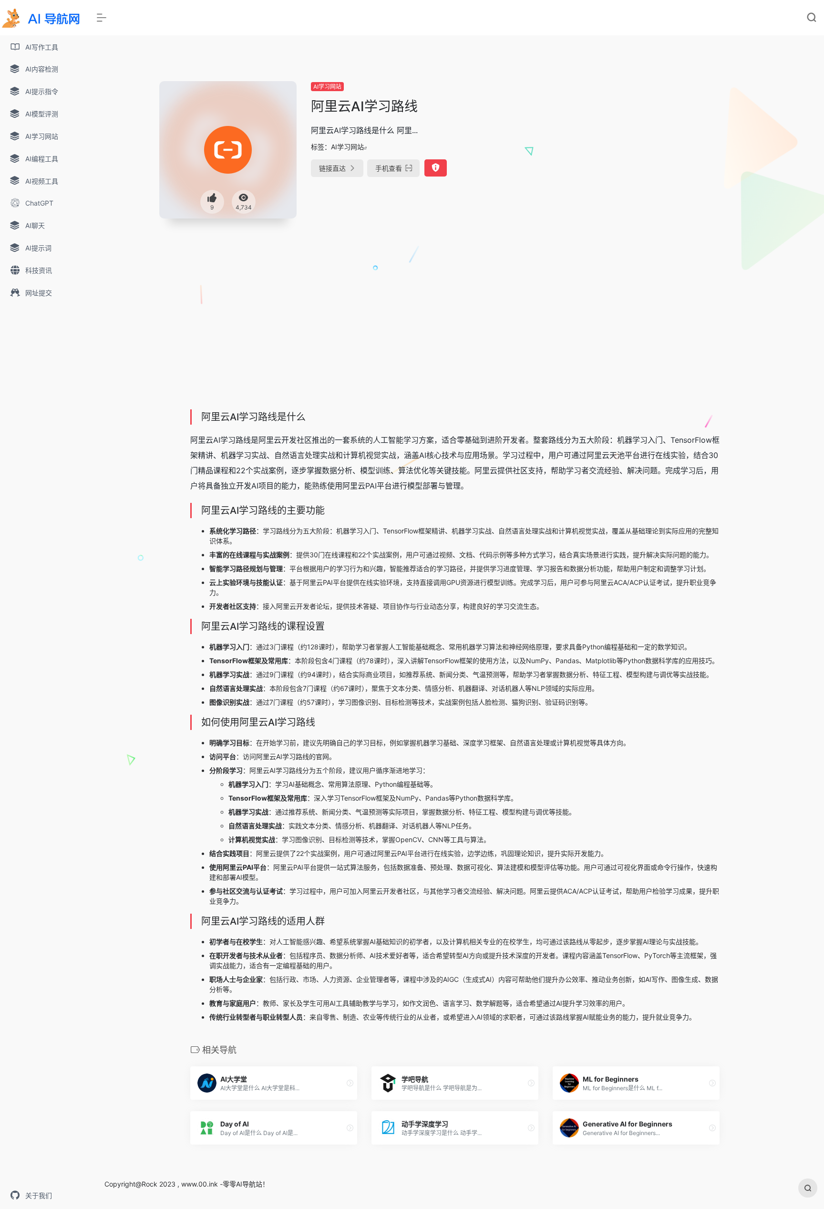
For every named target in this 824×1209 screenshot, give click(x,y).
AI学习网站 (327, 86)
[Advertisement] (657, 148)
